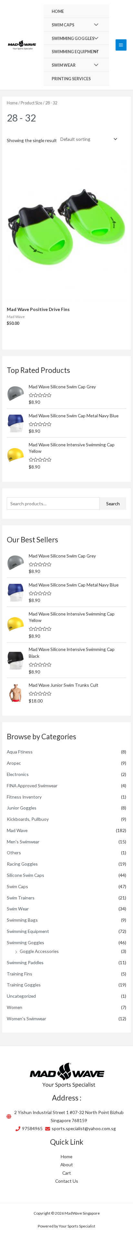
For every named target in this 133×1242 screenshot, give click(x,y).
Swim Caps (17, 886)
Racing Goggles (22, 864)
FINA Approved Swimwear (32, 785)
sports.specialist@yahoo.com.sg (84, 1128)
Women (14, 1007)
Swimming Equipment (28, 931)
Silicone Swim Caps (25, 875)
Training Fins (19, 973)
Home (12, 103)
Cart (66, 1173)
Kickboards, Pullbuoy (28, 819)
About (66, 1164)
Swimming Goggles (25, 942)
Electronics (18, 774)
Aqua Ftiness (20, 751)
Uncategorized (21, 996)
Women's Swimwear (26, 1018)
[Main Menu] (121, 44)
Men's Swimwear (23, 841)
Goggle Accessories (39, 951)
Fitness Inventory (24, 797)
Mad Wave (17, 830)
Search (113, 503)
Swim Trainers (21, 897)
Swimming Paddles (25, 962)
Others (14, 852)
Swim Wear (18, 908)
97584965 (32, 1128)
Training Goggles (24, 984)
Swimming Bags (22, 920)
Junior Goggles (21, 807)
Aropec (14, 763)
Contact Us (66, 1181)
